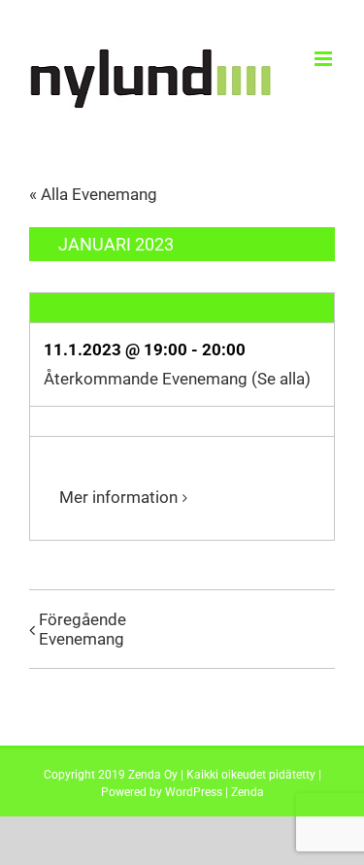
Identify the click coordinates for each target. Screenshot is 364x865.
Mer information (118, 497)
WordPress (193, 792)
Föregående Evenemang (82, 629)
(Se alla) (281, 378)
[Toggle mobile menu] (324, 59)
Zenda (247, 792)
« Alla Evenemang (93, 194)
